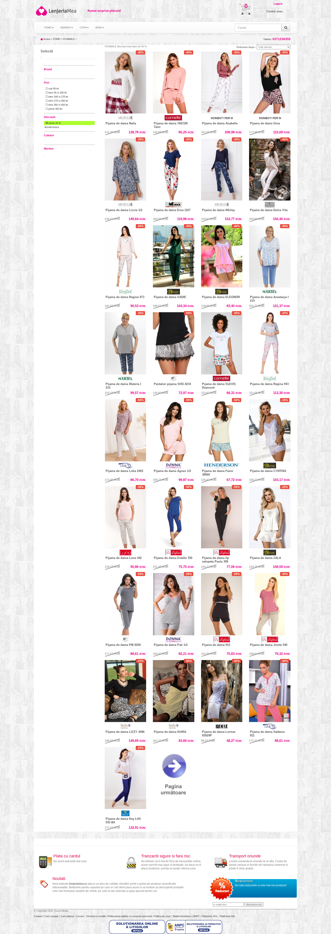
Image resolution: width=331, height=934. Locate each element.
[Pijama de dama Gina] (269, 81)
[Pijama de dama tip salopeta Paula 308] (222, 516)
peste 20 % (54, 123)
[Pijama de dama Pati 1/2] (173, 604)
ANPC (196, 916)
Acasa (46, 39)
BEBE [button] (98, 27)
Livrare (80, 916)
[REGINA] (125, 291)
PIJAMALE (69, 39)
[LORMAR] (222, 726)
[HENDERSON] (222, 465)
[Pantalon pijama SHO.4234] (173, 342)
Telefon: (276, 39)
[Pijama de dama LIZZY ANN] (125, 691)
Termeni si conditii (96, 916)
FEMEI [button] (48, 27)
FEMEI (56, 39)
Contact (38, 916)
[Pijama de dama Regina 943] (269, 342)
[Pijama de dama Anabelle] (222, 81)
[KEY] (125, 813)
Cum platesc (68, 916)
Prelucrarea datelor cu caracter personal (129, 916)
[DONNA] (173, 465)
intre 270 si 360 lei (58, 100)
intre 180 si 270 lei (58, 96)
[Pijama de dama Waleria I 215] (125, 342)
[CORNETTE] (173, 118)
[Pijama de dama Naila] (125, 81)
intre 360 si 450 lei (58, 104)
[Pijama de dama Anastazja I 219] (269, 255)
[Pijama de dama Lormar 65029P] (222, 691)
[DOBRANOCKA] (173, 378)
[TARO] (125, 465)
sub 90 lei (53, 88)
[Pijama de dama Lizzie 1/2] (125, 168)
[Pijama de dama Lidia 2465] (125, 429)
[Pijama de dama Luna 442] (125, 516)
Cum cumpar (51, 916)
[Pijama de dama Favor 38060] (222, 429)
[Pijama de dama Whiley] (222, 168)
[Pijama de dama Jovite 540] (269, 603)
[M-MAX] (173, 204)
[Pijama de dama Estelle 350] (173, 516)
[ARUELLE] (125, 118)
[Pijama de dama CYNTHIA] (269, 429)
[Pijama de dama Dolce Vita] (269, 168)
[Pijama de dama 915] (222, 603)
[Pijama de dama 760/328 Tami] (173, 83)
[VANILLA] (125, 726)
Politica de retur (162, 916)
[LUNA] (125, 552)
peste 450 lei (55, 108)
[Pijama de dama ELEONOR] (222, 255)
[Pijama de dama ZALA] (269, 516)
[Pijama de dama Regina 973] (125, 255)
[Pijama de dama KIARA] (173, 691)
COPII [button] (83, 27)
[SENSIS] (270, 204)
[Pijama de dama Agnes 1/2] (173, 429)
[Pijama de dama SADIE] (173, 255)
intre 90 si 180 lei (57, 92)
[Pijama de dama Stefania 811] (269, 691)
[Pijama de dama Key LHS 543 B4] (125, 778)
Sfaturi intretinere (182, 916)
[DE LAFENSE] (173, 552)
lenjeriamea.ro (78, 883)
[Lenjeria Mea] (41, 11)
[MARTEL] (270, 291)
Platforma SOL (210, 916)
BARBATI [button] (66, 27)
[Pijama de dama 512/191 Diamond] (222, 343)
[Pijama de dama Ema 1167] (173, 168)
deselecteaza (51, 127)
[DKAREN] (173, 291)
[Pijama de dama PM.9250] (125, 603)
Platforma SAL (227, 916)
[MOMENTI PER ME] (222, 118)
